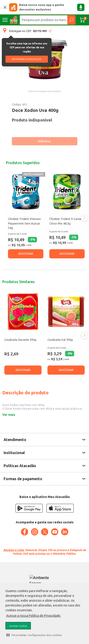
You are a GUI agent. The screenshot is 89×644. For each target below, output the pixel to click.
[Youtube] (54, 532)
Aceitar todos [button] (18, 625)
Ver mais (8, 415)
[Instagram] (34, 532)
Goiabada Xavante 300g (20, 339)
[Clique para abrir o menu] (5, 20)
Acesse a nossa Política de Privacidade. (33, 615)
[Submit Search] (71, 19)
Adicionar (44, 141)
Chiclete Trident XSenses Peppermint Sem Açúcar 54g (24, 223)
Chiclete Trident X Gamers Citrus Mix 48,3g (66, 221)
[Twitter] (44, 532)
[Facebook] (24, 532)
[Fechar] (5, 7)
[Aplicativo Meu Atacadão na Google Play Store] (29, 508)
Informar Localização (27, 59)
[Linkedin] (64, 532)
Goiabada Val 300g (60, 339)
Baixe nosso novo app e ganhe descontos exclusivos (41, 7)
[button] (34, 635)
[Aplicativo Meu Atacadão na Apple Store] (60, 508)
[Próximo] (84, 218)
